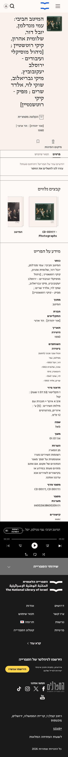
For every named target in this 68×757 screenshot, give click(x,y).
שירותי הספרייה (45, 566)
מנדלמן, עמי (54, 358)
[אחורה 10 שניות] (20, 545)
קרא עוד (35, 643)
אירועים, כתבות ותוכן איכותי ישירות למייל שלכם (48, 669)
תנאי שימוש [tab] (42, 154)
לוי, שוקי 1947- (53, 376)
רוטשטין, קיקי (53, 371)
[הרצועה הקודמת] (8, 545)
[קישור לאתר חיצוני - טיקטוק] (19, 689)
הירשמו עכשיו (17, 669)
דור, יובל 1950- (53, 362)
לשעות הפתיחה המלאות (45, 737)
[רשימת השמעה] (6, 532)
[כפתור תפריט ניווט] (58, 6)
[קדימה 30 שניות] (47, 545)
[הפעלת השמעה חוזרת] (34, 554)
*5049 (57, 729)
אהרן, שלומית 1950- (50, 367)
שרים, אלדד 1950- (51, 380)
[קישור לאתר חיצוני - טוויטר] (36, 689)
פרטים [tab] (56, 154)
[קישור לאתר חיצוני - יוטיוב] (42, 697)
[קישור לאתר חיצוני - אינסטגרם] (27, 689)
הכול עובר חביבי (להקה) (49, 353)
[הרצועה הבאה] (60, 545)
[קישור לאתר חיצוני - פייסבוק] (43, 689)
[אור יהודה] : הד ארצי (30, 126)
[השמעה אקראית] (43, 554)
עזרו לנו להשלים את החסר (47, 168)
